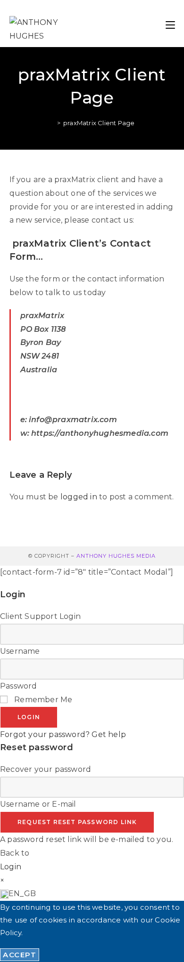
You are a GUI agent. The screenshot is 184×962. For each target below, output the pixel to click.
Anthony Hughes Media (116, 556)
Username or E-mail (38, 804)
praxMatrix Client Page (98, 123)
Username (20, 651)
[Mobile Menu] (170, 23)
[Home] (52, 123)
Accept (19, 954)
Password (18, 685)
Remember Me (42, 699)
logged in (78, 496)
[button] (92, 894)
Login (28, 717)
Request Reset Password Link (77, 822)
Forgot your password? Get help (63, 734)
